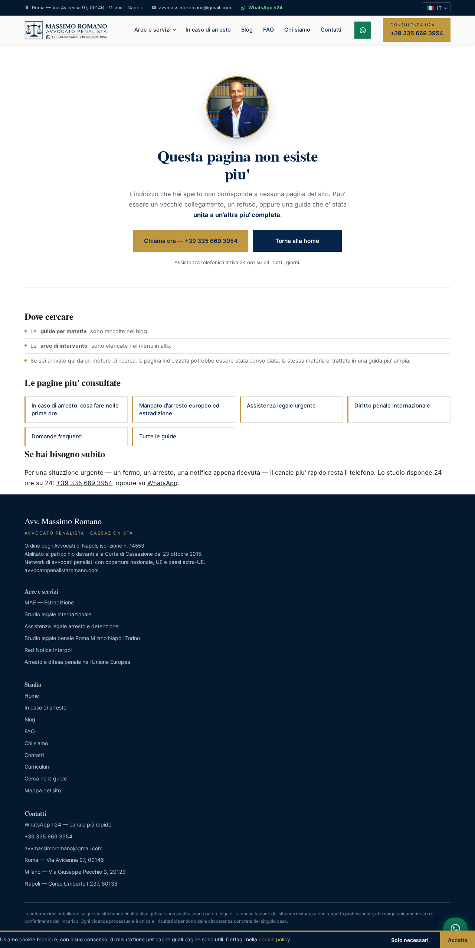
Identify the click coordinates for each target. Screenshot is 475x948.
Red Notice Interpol (48, 650)
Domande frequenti (57, 436)
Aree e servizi (152, 29)
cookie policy (274, 939)
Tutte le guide (157, 436)
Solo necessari (410, 940)
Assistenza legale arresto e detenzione (71, 626)
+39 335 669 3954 (84, 483)
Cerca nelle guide (45, 778)
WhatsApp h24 (265, 7)
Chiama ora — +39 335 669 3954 (191, 240)
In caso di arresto (208, 29)
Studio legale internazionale (57, 614)
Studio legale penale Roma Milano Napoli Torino (82, 638)
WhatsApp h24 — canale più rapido (67, 824)
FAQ (268, 29)
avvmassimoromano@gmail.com (195, 7)
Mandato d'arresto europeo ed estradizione (179, 409)
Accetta (457, 940)
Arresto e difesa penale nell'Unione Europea (77, 662)
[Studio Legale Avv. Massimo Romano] (66, 30)
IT (434, 8)
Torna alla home (297, 240)
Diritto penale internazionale (392, 405)
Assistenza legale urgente (281, 405)
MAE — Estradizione (49, 602)
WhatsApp (162, 483)
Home (31, 695)
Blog (247, 29)
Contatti (331, 29)
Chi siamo (297, 29)
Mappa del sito (42, 790)
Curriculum (37, 766)
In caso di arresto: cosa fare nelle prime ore (75, 409)
